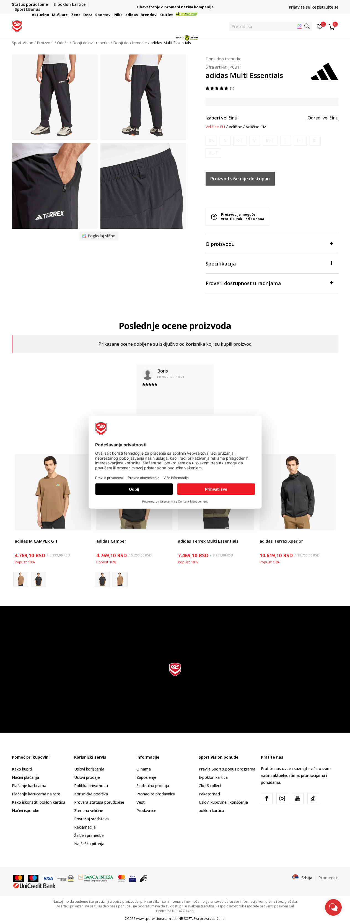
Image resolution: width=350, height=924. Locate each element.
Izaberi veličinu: (222, 117)
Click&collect (210, 785)
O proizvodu (220, 244)
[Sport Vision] (17, 26)
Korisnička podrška (91, 794)
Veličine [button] (235, 127)
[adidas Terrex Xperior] (298, 492)
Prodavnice (146, 810)
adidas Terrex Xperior (281, 541)
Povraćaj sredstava (91, 818)
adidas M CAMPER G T (36, 541)
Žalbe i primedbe (89, 835)
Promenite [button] (328, 877)
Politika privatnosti (91, 785)
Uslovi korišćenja (89, 769)
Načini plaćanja (25, 777)
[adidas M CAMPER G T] (53, 492)
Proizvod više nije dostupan (240, 179)
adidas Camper (111, 541)
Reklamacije (85, 827)
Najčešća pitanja (89, 843)
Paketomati (209, 794)
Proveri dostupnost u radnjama (243, 283)
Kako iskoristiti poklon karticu (38, 802)
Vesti (141, 802)
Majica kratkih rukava (34, 534)
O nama (143, 769)
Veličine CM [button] (256, 127)
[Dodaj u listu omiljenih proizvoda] (83, 522)
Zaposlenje (146, 777)
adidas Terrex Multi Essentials (208, 541)
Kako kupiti (22, 769)
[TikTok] (313, 798)
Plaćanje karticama (29, 785)
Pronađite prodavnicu (155, 794)
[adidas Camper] (38, 579)
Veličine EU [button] (215, 127)
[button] (50, 14)
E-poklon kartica (213, 777)
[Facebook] (266, 798)
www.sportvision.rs (151, 918)
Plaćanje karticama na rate (36, 794)
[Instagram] (282, 798)
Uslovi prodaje (87, 777)
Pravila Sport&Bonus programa (227, 769)
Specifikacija (221, 263)
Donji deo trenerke (224, 58)
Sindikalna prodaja (152, 785)
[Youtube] (297, 798)
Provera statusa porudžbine (99, 802)
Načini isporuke (25, 810)
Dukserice (187, 534)
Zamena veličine (88, 810)
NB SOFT (185, 918)
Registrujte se (325, 7)
